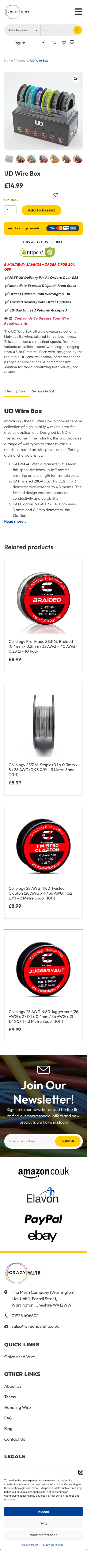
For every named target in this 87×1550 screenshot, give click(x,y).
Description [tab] (15, 391)
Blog (8, 1428)
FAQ (8, 1418)
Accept (43, 1512)
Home (8, 60)
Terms (10, 1397)
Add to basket (41, 210)
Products (21, 60)
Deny (43, 1523)
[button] (81, 1472)
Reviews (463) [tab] (42, 391)
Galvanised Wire (19, 1357)
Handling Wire (17, 1407)
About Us (12, 1386)
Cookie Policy (30, 1544)
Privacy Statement (52, 1544)
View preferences (43, 1535)
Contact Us (14, 1439)
